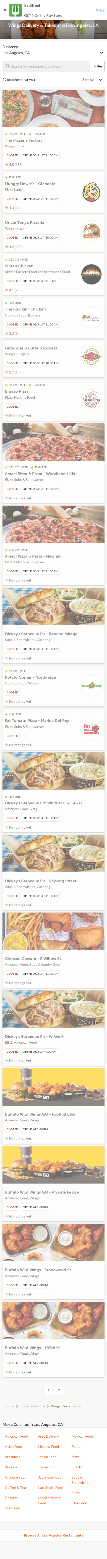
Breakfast (12, 1457)
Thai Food (79, 1503)
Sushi (76, 1493)
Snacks (77, 1467)
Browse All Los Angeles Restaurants (53, 1535)
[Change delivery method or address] (102, 51)
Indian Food (47, 1457)
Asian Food (13, 1446)
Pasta (76, 1446)
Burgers (11, 1467)
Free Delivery (48, 1436)
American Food (16, 1436)
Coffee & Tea (15, 1487)
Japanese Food (49, 1477)
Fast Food (12, 1508)
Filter (98, 66)
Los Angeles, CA (32, 1406)
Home (9, 1406)
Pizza (75, 1457)
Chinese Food (15, 1477)
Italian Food (47, 1467)
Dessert (11, 1498)
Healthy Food (48, 1446)
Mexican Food (82, 1436)
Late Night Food (50, 1487)
